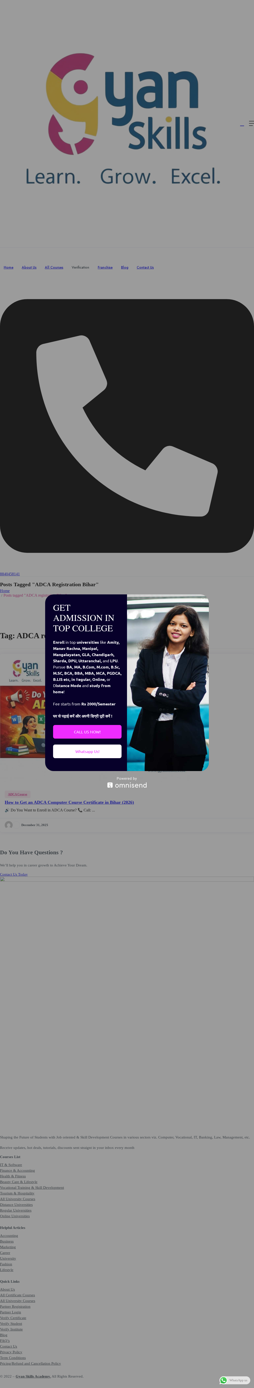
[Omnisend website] (127, 782)
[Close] (203, 600)
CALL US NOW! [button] (87, 731)
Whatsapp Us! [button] (87, 751)
